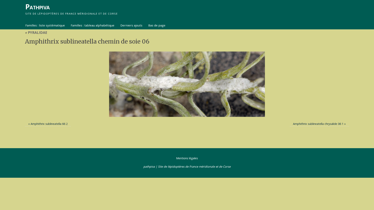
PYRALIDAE (36, 32)
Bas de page (156, 25)
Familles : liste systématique (45, 25)
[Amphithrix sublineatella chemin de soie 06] (187, 84)
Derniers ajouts (131, 25)
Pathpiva (37, 6)
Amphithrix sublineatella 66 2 (49, 124)
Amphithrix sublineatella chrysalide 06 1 (318, 124)
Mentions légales (187, 158)
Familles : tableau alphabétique (92, 25)
